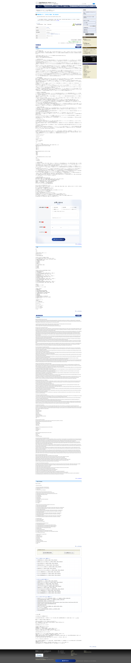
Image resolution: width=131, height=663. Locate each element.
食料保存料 (85, 74)
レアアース (85, 73)
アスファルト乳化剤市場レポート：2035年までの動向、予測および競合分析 (49, 573)
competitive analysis (40, 24)
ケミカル (43, 558)
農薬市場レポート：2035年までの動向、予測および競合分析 (47, 568)
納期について (56, 209)
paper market (49, 24)
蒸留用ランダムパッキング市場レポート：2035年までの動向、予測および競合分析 (50, 561)
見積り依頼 (56, 207)
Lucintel (47, 27)
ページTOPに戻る (79, 311)
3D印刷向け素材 (86, 66)
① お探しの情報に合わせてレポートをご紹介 (89, 49)
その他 (59, 211)
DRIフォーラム (75, 6)
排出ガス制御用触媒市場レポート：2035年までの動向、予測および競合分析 (49, 575)
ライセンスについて (66, 209)
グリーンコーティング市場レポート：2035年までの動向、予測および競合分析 (49, 566)
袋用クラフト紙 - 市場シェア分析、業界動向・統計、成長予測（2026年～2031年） (50, 606)
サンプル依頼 (74, 207)
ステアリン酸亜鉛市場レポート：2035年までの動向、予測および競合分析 (49, 571)
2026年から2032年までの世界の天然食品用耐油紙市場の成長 (47, 603)
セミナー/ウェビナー (83, 6)
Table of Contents (39, 315)
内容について (74, 209)
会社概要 (92, 6)
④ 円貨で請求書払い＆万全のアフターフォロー (89, 53)
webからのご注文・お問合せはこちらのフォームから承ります (69, 552)
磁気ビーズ (85, 70)
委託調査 (57, 6)
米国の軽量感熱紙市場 (41, 610)
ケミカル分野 (41, 579)
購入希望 (64, 207)
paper (45, 24)
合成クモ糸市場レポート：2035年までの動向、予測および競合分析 (48, 563)
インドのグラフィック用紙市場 (42, 607)
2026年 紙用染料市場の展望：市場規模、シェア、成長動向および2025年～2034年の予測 (51, 599)
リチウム (85, 75)
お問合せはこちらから (87, 39)
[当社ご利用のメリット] (89, 47)
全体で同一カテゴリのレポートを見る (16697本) (89, 17)
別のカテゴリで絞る (86, 20)
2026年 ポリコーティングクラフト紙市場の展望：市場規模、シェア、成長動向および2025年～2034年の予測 (54, 598)
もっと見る (57, 20)
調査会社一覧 (66, 6)
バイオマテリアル (86, 72)
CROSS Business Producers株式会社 (41, 659)
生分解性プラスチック (87, 71)
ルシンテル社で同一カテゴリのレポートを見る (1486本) (89, 13)
